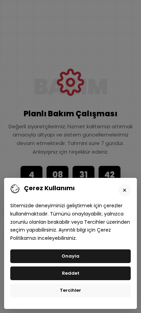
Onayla (70, 256)
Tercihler (70, 290)
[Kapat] (124, 190)
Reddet (70, 273)
